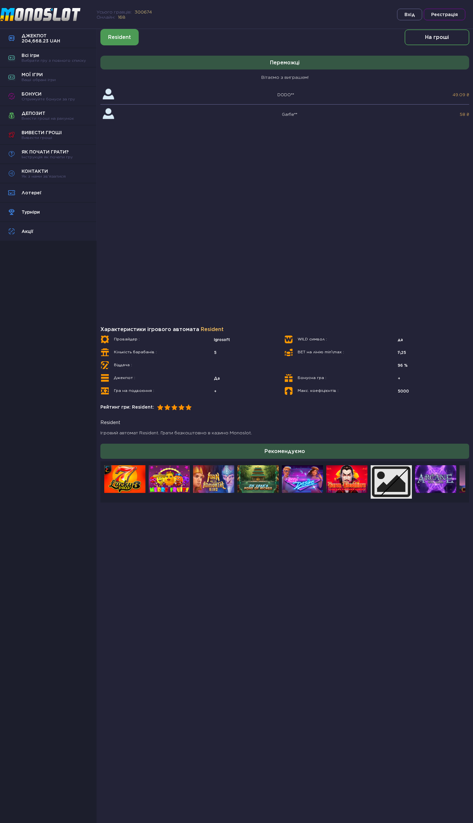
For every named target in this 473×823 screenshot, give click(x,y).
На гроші (437, 37)
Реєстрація (444, 14)
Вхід (409, 14)
